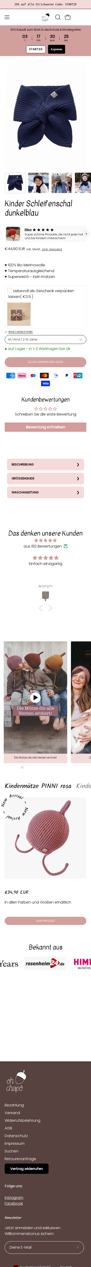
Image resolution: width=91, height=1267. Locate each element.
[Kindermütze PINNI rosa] (45, 838)
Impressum (14, 1143)
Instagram (14, 1197)
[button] (57, 17)
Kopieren (56, 49)
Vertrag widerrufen (26, 1168)
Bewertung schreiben (45, 427)
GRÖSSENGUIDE (23, 478)
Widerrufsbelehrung (22, 1120)
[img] (45, 540)
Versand (12, 1112)
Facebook (14, 1203)
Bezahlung (14, 1105)
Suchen (11, 1151)
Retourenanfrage (20, 1158)
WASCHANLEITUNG (25, 492)
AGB (8, 1128)
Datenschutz (16, 1135)
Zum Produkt (45, 921)
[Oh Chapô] (45, 17)
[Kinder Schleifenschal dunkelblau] (15, 182)
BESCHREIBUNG (23, 464)
